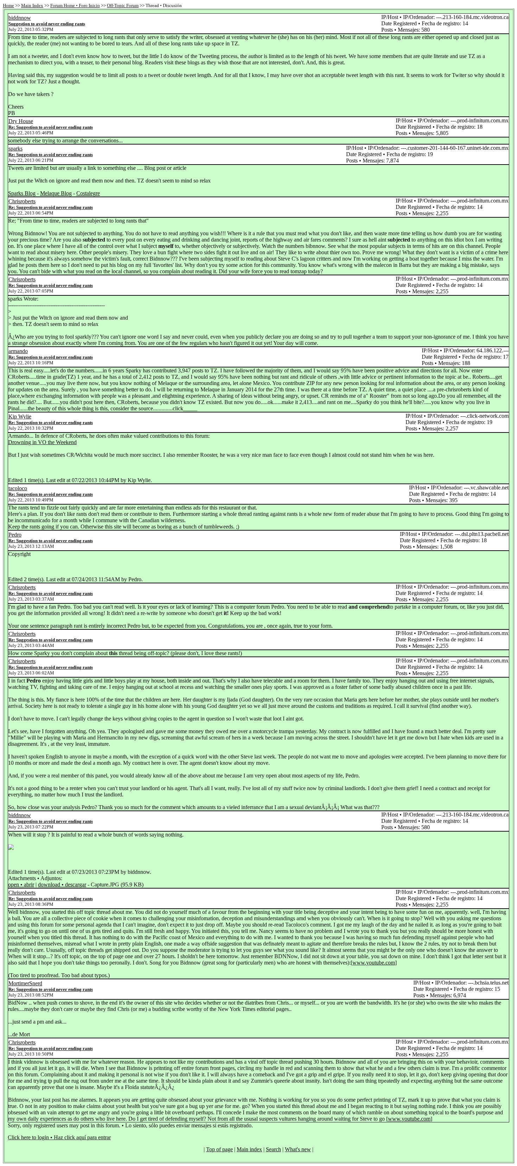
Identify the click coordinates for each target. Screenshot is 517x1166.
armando (18, 351)
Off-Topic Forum (123, 5)
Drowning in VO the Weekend (42, 442)
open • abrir (21, 885)
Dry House (20, 121)
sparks (15, 149)
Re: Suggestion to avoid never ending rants (50, 127)
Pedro (14, 535)
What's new (298, 1149)
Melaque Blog (56, 193)
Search (273, 1149)
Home (8, 5)
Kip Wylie (19, 416)
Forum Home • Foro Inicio (75, 5)
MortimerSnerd (25, 983)
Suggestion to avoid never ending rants (46, 23)
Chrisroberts (22, 201)
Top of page (219, 1149)
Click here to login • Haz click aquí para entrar (59, 1137)
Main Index (32, 5)
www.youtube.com (373, 963)
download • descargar (62, 885)
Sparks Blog (22, 193)
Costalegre (88, 193)
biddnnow (19, 18)
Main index (249, 1149)
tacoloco (17, 488)
